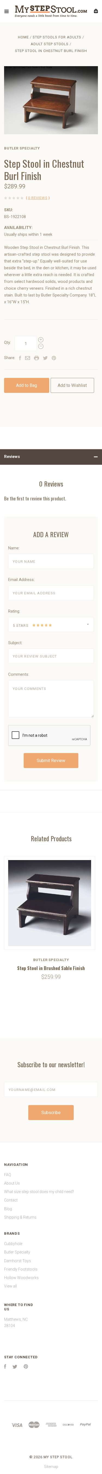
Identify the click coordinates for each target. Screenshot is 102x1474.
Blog (8, 1209)
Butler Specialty (22, 148)
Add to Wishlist (72, 385)
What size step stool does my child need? (39, 1191)
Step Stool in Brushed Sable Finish (51, 968)
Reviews (12, 456)
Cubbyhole (13, 1243)
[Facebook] (5, 1367)
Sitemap (51, 1466)
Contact (11, 1200)
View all (10, 1286)
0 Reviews (38, 198)
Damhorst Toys (17, 1261)
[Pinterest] (26, 1367)
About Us (12, 1183)
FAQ (7, 1175)
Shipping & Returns (20, 1217)
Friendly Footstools (21, 1269)
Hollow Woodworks (21, 1278)
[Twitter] (15, 1367)
